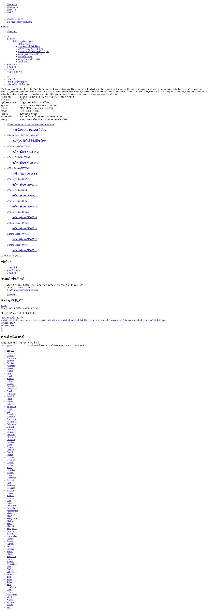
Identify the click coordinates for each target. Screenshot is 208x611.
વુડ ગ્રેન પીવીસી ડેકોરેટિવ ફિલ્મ (29, 140)
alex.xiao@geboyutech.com (19, 22)
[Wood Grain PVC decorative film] (23, 135)
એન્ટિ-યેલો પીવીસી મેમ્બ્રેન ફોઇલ (106, 320)
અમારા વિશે (12, 64)
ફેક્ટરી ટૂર (11, 67)
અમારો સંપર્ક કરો (14, 72)
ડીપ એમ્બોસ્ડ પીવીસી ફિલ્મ (30, 49)
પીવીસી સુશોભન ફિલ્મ (22, 41)
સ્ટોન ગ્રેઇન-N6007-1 (24, 184)
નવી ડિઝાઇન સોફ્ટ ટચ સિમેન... (29, 129)
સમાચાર (10, 69)
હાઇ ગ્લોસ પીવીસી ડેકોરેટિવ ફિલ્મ (33, 51)
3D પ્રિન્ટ (22, 61)
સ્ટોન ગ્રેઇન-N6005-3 (24, 228)
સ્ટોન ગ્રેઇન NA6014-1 (25, 162)
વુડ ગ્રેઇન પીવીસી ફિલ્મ (29, 46)
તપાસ (4, 305)
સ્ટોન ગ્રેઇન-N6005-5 (24, 206)
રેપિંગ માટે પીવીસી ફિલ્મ (155, 320)
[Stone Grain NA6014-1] (18, 157)
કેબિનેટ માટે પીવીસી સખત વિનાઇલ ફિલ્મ (20, 320)
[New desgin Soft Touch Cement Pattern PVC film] (30, 124)
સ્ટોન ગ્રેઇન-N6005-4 (24, 217)
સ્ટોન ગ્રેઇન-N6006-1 (24, 195)
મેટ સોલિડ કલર (25, 56)
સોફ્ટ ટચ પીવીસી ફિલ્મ (29, 59)
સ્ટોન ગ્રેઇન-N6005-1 (24, 250)
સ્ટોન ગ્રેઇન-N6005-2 (24, 239)
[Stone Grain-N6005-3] (18, 223)
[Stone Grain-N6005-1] (18, 245)
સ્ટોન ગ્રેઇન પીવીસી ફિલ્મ (30, 54)
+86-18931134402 (15, 19)
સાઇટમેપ (19, 318)
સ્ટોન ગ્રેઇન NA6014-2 (25, 151)
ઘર (8, 36)
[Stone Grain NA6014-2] (18, 146)
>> (12, 255)
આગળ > (7, 255)
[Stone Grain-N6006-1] (18, 190)
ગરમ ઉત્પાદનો (7, 318)
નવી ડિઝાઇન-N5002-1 (24, 173)
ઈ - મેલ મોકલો (7, 325)
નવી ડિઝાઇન (24, 44)
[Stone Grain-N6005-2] (18, 234)
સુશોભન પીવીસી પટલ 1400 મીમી (55, 320)
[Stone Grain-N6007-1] (18, 179)
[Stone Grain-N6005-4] (18, 212)
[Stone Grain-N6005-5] (18, 201)
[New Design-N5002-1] (18, 168)
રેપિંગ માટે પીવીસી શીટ (133, 320)
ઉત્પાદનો (11, 39)
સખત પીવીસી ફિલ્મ (80, 320)
